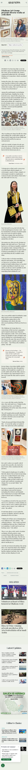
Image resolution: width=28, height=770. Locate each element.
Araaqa (5, 575)
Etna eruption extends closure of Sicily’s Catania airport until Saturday (9, 654)
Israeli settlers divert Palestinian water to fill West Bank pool (9, 674)
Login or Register (6, 759)
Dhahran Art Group (14, 575)
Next (26, 27)
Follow (24, 60)
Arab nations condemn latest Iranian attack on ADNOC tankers (10, 668)
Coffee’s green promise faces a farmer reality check (10, 680)
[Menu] (1, 2)
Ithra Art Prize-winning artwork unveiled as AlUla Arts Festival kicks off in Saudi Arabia (13, 629)
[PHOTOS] (14, 592)
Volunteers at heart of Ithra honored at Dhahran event (12, 602)
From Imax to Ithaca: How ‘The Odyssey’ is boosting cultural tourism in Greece (9, 731)
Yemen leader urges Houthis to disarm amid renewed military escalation (10, 661)
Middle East (4, 737)
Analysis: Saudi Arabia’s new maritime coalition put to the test (10, 740)
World (3, 728)
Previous (2, 27)
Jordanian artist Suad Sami (12, 572)
